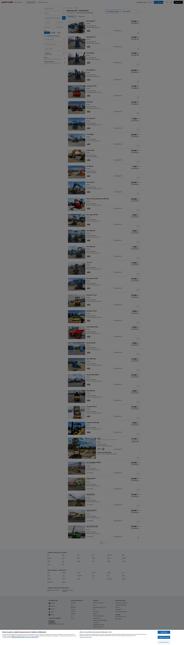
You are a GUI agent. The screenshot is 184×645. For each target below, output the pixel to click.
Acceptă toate (164, 632)
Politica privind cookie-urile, (18, 637)
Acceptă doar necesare (163, 637)
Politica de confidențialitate (31, 637)
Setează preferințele (164, 642)
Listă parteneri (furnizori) (86, 637)
